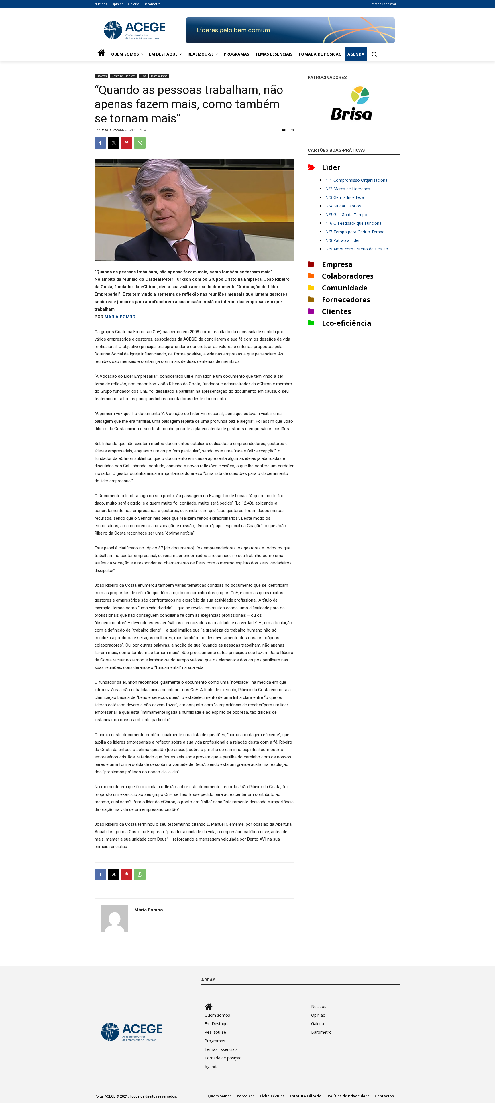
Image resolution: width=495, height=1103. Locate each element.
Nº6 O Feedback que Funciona (353, 223)
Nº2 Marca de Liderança (347, 188)
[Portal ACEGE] (140, 30)
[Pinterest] (126, 143)
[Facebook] (100, 143)
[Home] (101, 54)
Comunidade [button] (345, 287)
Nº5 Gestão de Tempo (346, 214)
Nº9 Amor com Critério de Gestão (356, 249)
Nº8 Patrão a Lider (342, 240)
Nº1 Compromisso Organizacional (356, 180)
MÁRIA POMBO (120, 316)
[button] (374, 54)
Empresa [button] (337, 264)
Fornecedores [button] (346, 299)
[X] (113, 143)
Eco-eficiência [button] (346, 323)
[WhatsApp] (140, 143)
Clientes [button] (336, 311)
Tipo (143, 76)
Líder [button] (331, 167)
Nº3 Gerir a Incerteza (344, 197)
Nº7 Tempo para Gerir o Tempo (355, 231)
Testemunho (159, 76)
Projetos (101, 76)
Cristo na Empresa (123, 76)
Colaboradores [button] (348, 276)
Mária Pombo (112, 130)
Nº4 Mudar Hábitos (343, 206)
